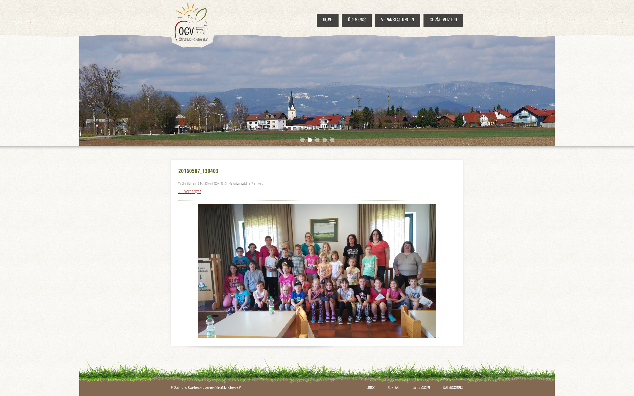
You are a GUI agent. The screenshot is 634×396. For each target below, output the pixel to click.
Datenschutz (453, 388)
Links (370, 388)
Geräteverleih (443, 20)
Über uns (357, 20)
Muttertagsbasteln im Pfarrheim (245, 183)
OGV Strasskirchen (192, 24)
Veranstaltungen (397, 20)
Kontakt (394, 388)
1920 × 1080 (220, 183)
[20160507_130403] (317, 271)
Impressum (421, 388)
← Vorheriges (189, 191)
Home (327, 20)
